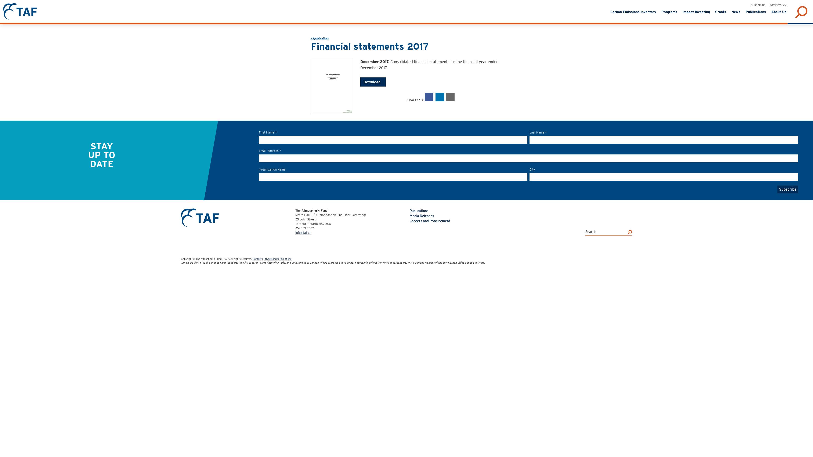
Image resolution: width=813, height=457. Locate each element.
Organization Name (272, 169)
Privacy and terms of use (278, 258)
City (532, 169)
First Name (268, 132)
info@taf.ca (303, 232)
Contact (257, 258)
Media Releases (422, 216)
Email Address (270, 151)
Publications (419, 211)
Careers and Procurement (430, 221)
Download (373, 82)
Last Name (538, 132)
